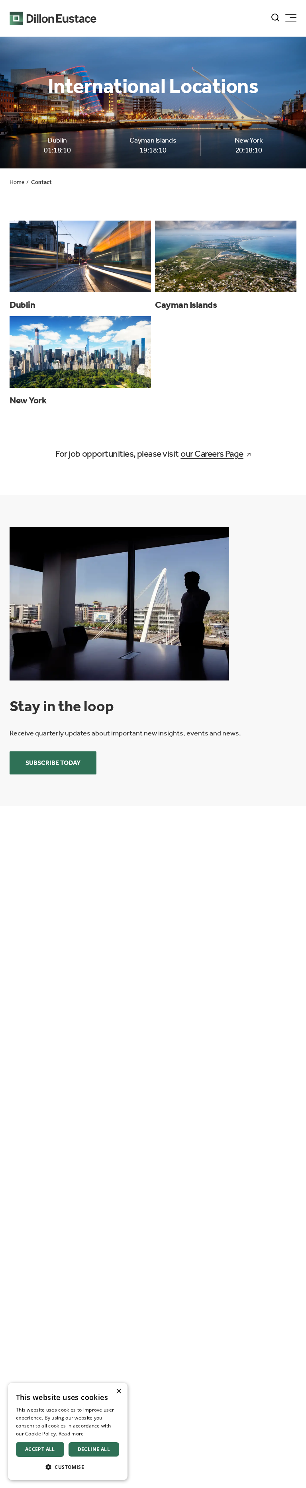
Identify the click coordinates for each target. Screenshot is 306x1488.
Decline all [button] (94, 1449)
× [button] (119, 1391)
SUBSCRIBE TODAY (53, 762)
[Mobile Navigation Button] (290, 18)
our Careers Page (211, 453)
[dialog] (68, 1431)
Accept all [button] (40, 1449)
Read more (71, 1433)
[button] (68, 1467)
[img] (119, 603)
